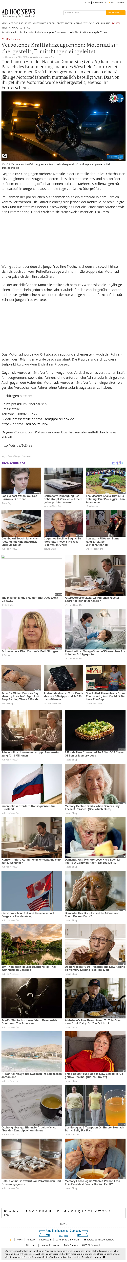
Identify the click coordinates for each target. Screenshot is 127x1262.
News (20, 1239)
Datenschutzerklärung (68, 1239)
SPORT (60, 23)
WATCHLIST (121, 2)
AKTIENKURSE (16, 23)
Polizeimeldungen (44, 32)
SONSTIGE (25, 27)
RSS (112, 2)
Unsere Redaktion (50, 1245)
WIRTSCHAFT (39, 23)
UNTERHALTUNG (73, 23)
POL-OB (5, 39)
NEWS (4, 23)
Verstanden (96, 1257)
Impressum (45, 1239)
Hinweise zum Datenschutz (99, 1239)
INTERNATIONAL (9, 27)
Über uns (31, 1245)
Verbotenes (16, 39)
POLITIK (51, 23)
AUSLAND (105, 23)
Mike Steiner (71, 1245)
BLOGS (87, 2)
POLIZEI (116, 23)
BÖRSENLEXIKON (99, 2)
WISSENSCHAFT (91, 23)
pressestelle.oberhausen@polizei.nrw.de (43, 419)
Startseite (28, 32)
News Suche (113, 12)
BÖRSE (27, 23)
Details (85, 1257)
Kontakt (31, 1239)
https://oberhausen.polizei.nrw (24, 424)
